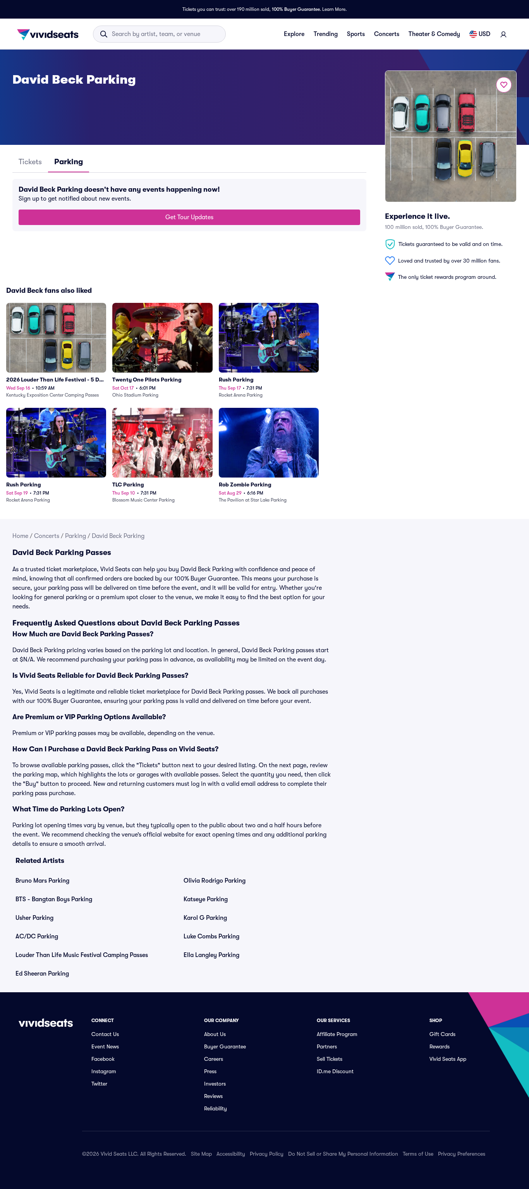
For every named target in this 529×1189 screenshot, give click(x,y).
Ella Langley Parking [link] (211, 955)
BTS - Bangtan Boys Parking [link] (53, 899)
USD (484, 34)
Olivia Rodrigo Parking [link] (215, 880)
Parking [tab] (68, 161)
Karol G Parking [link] (205, 917)
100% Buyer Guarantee (296, 9)
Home (20, 536)
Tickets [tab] (30, 161)
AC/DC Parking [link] (36, 936)
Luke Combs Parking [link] (211, 936)
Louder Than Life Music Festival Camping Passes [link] (81, 955)
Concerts (386, 34)
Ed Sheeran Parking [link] (42, 973)
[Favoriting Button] (504, 85)
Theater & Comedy (434, 34)
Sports (356, 34)
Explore (294, 34)
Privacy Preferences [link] (461, 1154)
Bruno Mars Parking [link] (42, 880)
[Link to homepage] (50, 34)
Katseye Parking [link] (206, 899)
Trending (326, 34)
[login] (503, 34)
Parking (75, 536)
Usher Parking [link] (34, 917)
